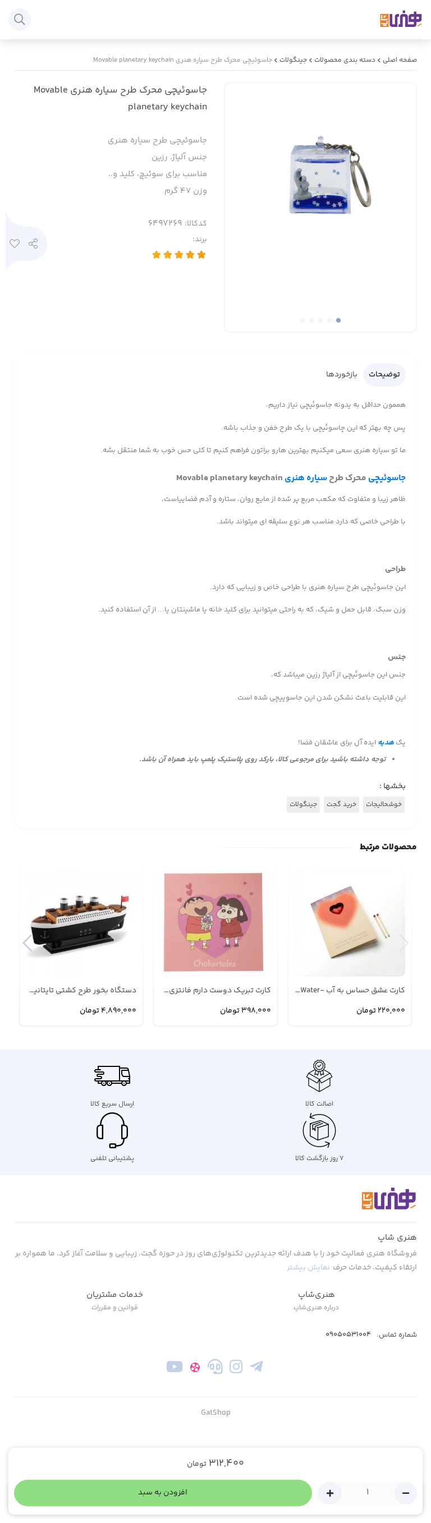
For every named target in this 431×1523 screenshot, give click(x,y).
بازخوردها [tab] (341, 375)
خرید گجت (341, 804)
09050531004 (348, 1334)
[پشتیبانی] (215, 1369)
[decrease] (406, 1493)
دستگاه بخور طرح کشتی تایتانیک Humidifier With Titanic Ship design (81, 991)
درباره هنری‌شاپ (316, 1308)
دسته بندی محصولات (344, 60)
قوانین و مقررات (114, 1308)
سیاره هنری (306, 478)
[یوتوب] (175, 1369)
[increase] (330, 1493)
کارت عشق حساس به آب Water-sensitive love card (352, 991)
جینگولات (293, 60)
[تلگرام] (256, 1369)
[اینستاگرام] (236, 1369)
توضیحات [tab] (384, 375)
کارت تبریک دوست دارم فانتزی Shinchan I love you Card (219, 991)
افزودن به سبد (162, 1493)
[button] (27, 943)
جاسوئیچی (387, 478)
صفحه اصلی (400, 60)
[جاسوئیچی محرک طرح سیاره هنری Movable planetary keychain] (215, 1204)
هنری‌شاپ (316, 1295)
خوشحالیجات (384, 804)
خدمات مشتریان (114, 1295)
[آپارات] (195, 1369)
